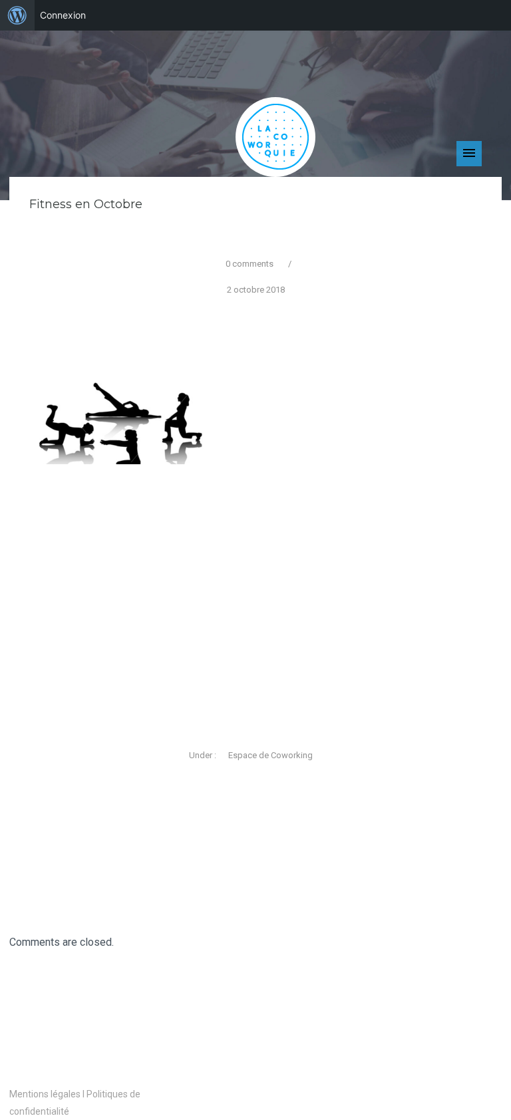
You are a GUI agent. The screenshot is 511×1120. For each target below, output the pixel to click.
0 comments (249, 264)
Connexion (63, 15)
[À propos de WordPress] (17, 15)
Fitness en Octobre (85, 204)
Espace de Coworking (269, 755)
